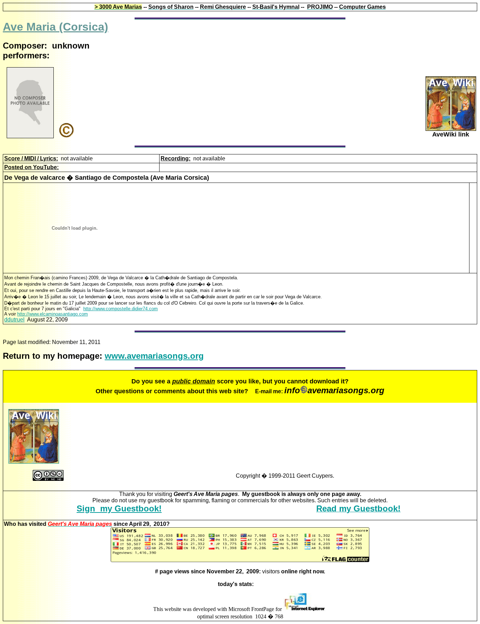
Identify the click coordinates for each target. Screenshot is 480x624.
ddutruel (14, 320)
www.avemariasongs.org (154, 356)
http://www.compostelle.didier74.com (120, 308)
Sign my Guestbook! (119, 508)
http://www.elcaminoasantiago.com (52, 314)
